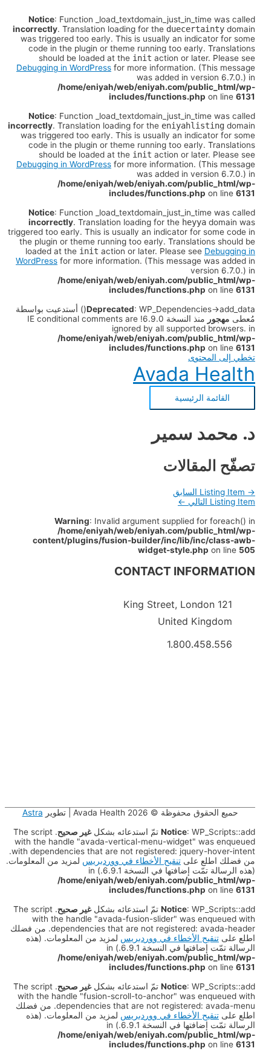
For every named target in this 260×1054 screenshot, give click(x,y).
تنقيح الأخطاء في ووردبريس (131, 861)
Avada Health (194, 374)
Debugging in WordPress (63, 67)
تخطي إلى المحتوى (221, 357)
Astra (32, 812)
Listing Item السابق (214, 492)
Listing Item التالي (216, 501)
